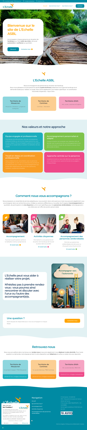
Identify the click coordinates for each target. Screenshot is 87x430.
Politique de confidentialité (72, 424)
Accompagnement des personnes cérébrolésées (72, 237)
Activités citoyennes (43, 236)
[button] (80, 6)
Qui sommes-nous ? (37, 403)
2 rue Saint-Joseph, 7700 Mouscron (15, 370)
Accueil (34, 401)
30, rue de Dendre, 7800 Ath (71, 368)
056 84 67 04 (41, 1)
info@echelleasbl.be (29, 1)
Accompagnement (15, 236)
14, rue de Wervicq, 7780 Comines (43, 370)
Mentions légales (60, 424)
